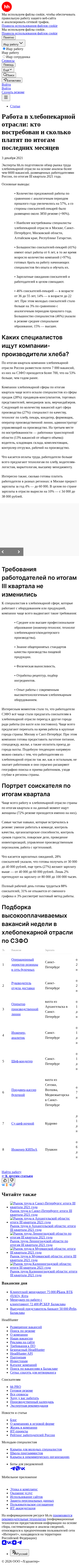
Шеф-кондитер (22, 1061)
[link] (9, 75)
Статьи (15, 106)
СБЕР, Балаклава (54, 1304)
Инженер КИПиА (24, 1149)
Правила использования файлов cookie (30, 33)
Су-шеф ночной (22, 1123)
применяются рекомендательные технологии (37, 1517)
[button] (6, 84)
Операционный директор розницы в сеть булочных (24, 964)
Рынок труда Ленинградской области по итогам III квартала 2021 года (39, 1243)
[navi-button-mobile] (6, 97)
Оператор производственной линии (24, 1009)
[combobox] (19, 1552)
